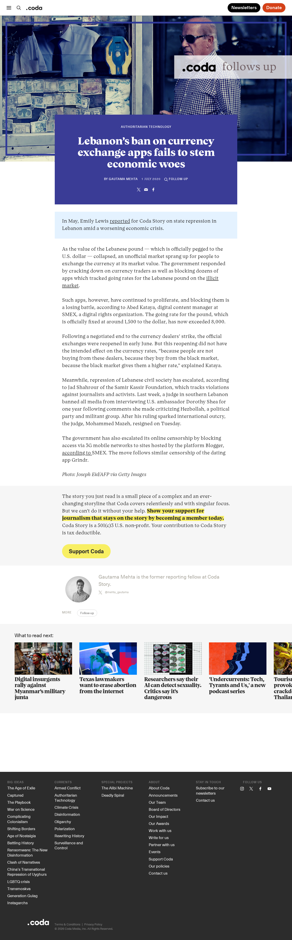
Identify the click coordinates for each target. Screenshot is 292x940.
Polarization (65, 829)
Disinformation (67, 814)
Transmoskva (19, 888)
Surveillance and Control (69, 845)
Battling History (20, 843)
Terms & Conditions (67, 924)
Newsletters (244, 7)
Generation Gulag (22, 896)
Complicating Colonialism (19, 818)
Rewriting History (69, 836)
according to (77, 453)
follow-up (178, 179)
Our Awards (159, 823)
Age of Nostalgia (21, 836)
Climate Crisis (66, 807)
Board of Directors (164, 809)
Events (154, 852)
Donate (274, 7)
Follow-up (87, 613)
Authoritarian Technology (146, 127)
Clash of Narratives (23, 862)
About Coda (159, 788)
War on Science (20, 809)
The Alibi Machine (117, 788)
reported (120, 221)
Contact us (158, 873)
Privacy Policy (93, 924)
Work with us (160, 830)
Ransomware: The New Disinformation (27, 852)
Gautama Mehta (123, 179)
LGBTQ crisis (18, 881)
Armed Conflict (68, 788)
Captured (15, 795)
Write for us (159, 837)
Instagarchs (17, 903)
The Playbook (19, 802)
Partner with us (162, 844)
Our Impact (158, 816)
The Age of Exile (21, 788)
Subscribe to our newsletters (210, 790)
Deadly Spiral (113, 795)
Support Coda (86, 551)
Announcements (163, 795)
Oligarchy (63, 821)
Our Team (157, 802)
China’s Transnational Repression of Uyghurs (27, 871)
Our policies (159, 866)
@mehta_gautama (117, 592)
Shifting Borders (21, 829)
